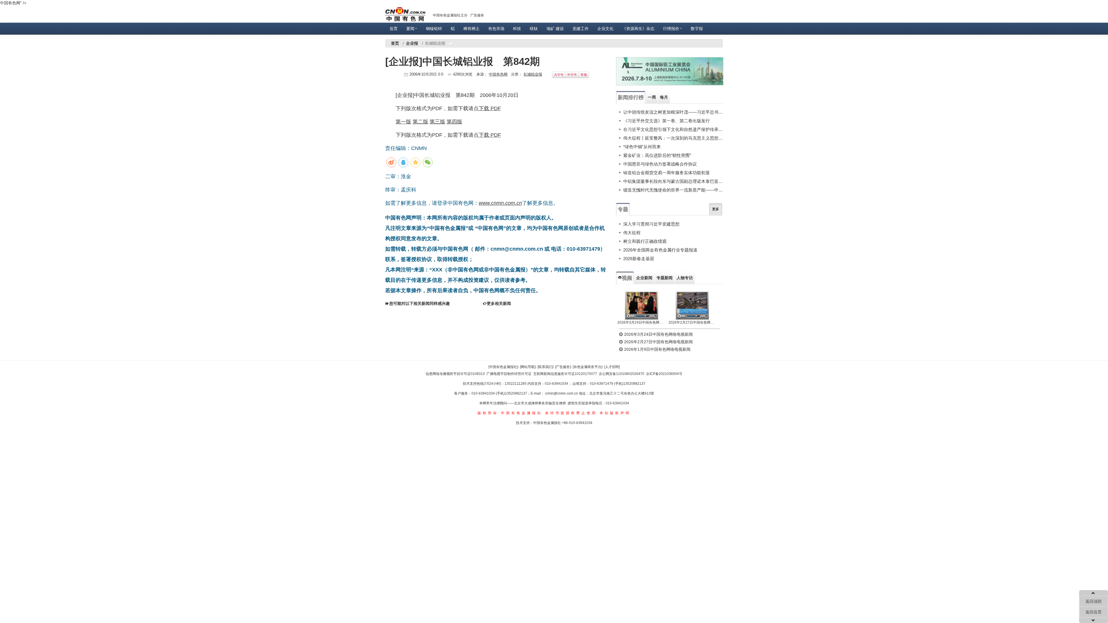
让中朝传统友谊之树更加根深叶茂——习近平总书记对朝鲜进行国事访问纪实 (673, 112)
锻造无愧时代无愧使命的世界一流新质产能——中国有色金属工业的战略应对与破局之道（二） (673, 189)
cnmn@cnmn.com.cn (562, 393)
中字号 (572, 74)
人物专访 (685, 277)
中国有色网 (498, 74)
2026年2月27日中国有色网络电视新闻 (693, 322)
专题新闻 (664, 277)
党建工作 (580, 28)
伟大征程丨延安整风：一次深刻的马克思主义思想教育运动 (673, 138)
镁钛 (534, 28)
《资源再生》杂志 (638, 28)
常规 (584, 74)
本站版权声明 (615, 413)
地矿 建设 (555, 28)
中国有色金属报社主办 (450, 15)
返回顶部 (1093, 601)
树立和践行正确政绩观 (645, 241)
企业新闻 (644, 277)
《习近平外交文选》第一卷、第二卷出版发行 (666, 120)
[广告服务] (563, 367)
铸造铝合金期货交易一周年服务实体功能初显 (666, 172)
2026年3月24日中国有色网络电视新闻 (641, 322)
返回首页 (1093, 612)
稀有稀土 (471, 28)
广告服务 (477, 15)
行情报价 (671, 28)
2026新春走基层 (638, 258)
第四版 (454, 122)
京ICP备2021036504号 (664, 374)
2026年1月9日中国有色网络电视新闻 (656, 349)
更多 (715, 209)
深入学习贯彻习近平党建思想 (651, 224)
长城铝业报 (532, 74)
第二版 (420, 122)
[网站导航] (528, 367)
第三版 (437, 122)
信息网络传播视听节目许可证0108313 (455, 374)
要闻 (410, 28)
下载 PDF (490, 108)
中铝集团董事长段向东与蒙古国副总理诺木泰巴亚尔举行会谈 (673, 181)
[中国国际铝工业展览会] (669, 71)
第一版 (403, 122)
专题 (623, 209)
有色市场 (496, 28)
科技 (517, 28)
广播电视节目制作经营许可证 (508, 374)
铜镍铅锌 (434, 28)
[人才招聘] (612, 367)
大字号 (559, 74)
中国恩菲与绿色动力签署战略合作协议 (660, 164)
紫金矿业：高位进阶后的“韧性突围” (657, 155)
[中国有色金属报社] (503, 367)
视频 (627, 278)
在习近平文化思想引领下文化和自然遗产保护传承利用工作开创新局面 (673, 129)
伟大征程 (632, 232)
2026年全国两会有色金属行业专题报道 (660, 249)
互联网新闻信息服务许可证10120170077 (565, 374)
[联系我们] (545, 367)
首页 (394, 28)
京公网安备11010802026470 (621, 374)
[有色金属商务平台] (587, 367)
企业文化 (605, 28)
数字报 (697, 28)
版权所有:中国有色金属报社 (510, 413)
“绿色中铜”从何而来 (642, 146)
